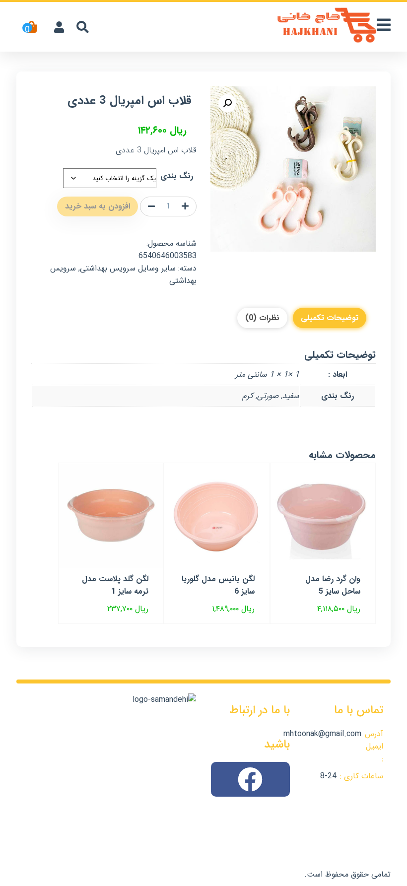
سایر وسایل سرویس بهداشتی (128, 268)
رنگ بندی (176, 176)
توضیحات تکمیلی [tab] (329, 318)
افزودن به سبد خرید (97, 206)
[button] (227, 103)
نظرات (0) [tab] (262, 318)
